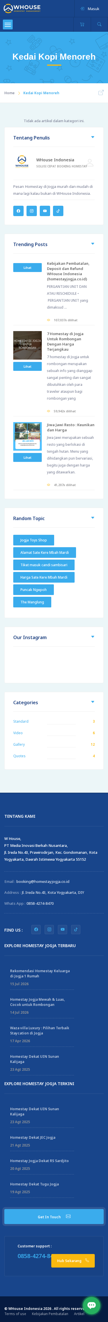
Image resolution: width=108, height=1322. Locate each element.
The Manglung (32, 602)
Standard (21, 721)
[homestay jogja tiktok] (75, 929)
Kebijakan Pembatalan (50, 1313)
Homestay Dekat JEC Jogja (32, 1137)
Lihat (27, 267)
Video (18, 732)
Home (9, 92)
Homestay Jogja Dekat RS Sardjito (39, 1160)
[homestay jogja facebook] (36, 929)
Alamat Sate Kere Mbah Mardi (44, 552)
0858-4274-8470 (40, 903)
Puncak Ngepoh (33, 589)
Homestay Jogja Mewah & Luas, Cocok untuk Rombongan (37, 1002)
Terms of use (15, 1313)
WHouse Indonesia (55, 160)
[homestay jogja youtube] (62, 929)
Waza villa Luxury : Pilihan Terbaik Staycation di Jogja (39, 1031)
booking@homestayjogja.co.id (42, 881)
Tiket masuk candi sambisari (43, 564)
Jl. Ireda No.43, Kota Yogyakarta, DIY (53, 892)
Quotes (19, 755)
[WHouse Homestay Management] (22, 8)
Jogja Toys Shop (33, 540)
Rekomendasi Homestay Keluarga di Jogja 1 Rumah (40, 973)
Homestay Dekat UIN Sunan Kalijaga (34, 1059)
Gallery (19, 744)
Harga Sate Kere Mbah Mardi (43, 577)
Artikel (79, 1313)
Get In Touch (50, 1217)
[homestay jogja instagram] (49, 929)
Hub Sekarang (69, 1260)
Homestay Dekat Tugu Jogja (34, 1184)
